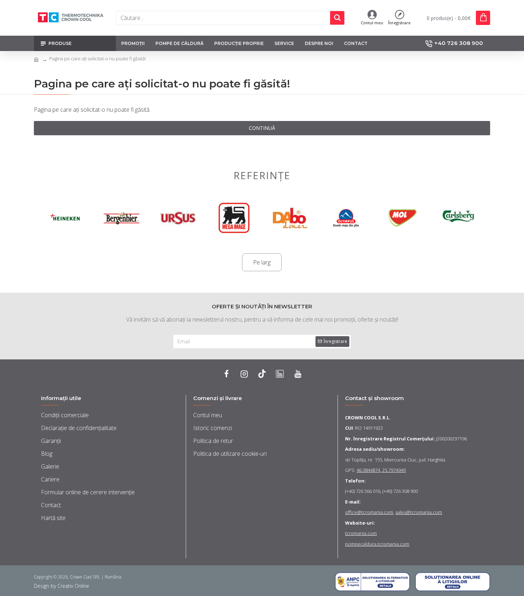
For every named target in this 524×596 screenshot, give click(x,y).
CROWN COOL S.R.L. (368, 417)
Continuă (262, 128)
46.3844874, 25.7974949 (381, 470)
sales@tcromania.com (418, 512)
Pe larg (262, 262)
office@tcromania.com (369, 512)
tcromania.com (361, 533)
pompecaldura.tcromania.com (377, 544)
